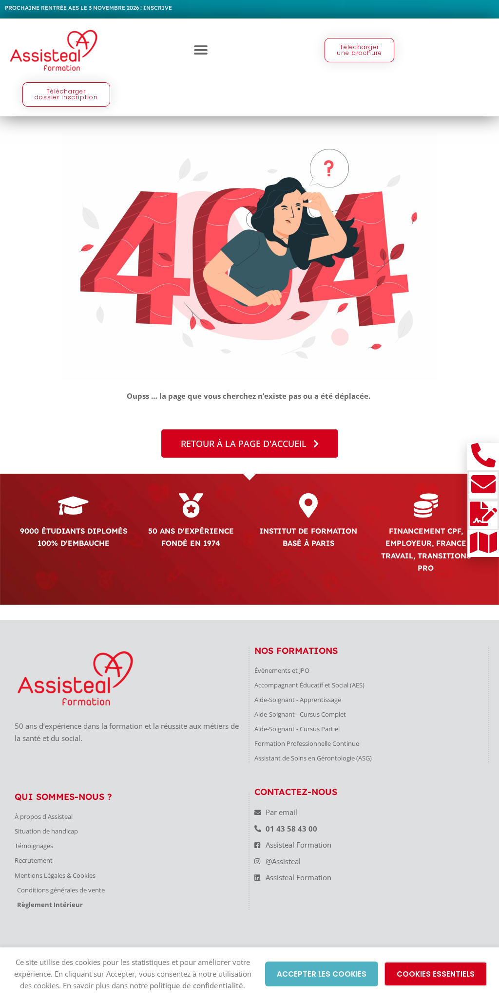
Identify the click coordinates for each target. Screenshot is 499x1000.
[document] (249, 500)
